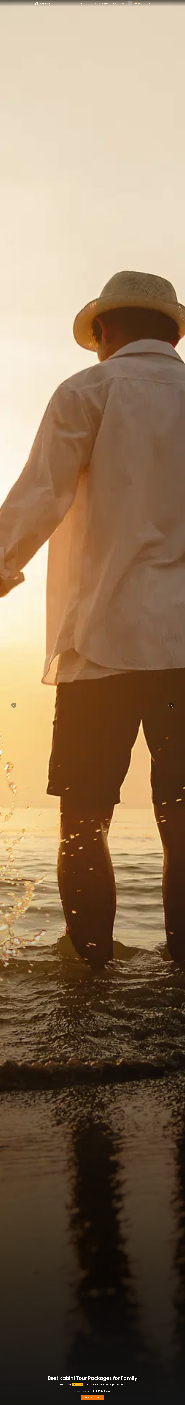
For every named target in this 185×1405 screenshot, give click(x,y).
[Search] (130, 3)
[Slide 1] (90, 1402)
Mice (123, 3)
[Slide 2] (92, 1402)
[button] (14, 705)
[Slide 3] (95, 1402)
